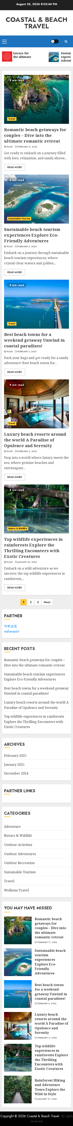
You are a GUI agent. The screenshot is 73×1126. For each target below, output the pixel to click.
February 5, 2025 (26, 351)
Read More (14, 167)
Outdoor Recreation (19, 863)
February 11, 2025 (27, 146)
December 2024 (16, 773)
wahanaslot (11, 631)
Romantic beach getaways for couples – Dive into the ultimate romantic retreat (35, 135)
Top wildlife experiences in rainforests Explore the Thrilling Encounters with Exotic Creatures (33, 547)
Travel (11, 118)
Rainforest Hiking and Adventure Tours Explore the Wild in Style (50, 1087)
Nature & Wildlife (17, 528)
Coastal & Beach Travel (36, 23)
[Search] (66, 41)
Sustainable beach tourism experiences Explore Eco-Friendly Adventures (32, 235)
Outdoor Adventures (20, 854)
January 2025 (14, 764)
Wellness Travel (16, 890)
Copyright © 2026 (13, 1116)
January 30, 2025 (27, 562)
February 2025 (15, 755)
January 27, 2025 (47, 1099)
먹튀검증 (10, 626)
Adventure (12, 826)
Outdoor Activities (18, 844)
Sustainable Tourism (19, 218)
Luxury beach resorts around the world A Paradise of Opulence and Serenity (35, 439)
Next (47, 602)
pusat (10, 146)
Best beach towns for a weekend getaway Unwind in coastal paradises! (34, 340)
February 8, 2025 (26, 246)
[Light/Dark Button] (55, 41)
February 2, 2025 (27, 451)
